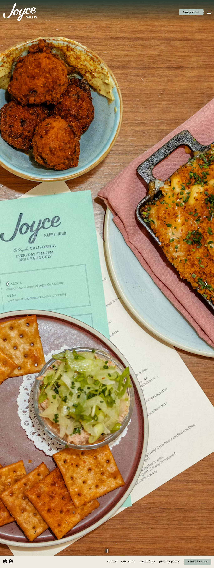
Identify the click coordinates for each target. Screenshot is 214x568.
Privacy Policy (169, 561)
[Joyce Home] (20, 12)
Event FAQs (147, 561)
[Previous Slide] (7, 284)
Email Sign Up (197, 561)
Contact (111, 561)
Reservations (191, 12)
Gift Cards (128, 561)
